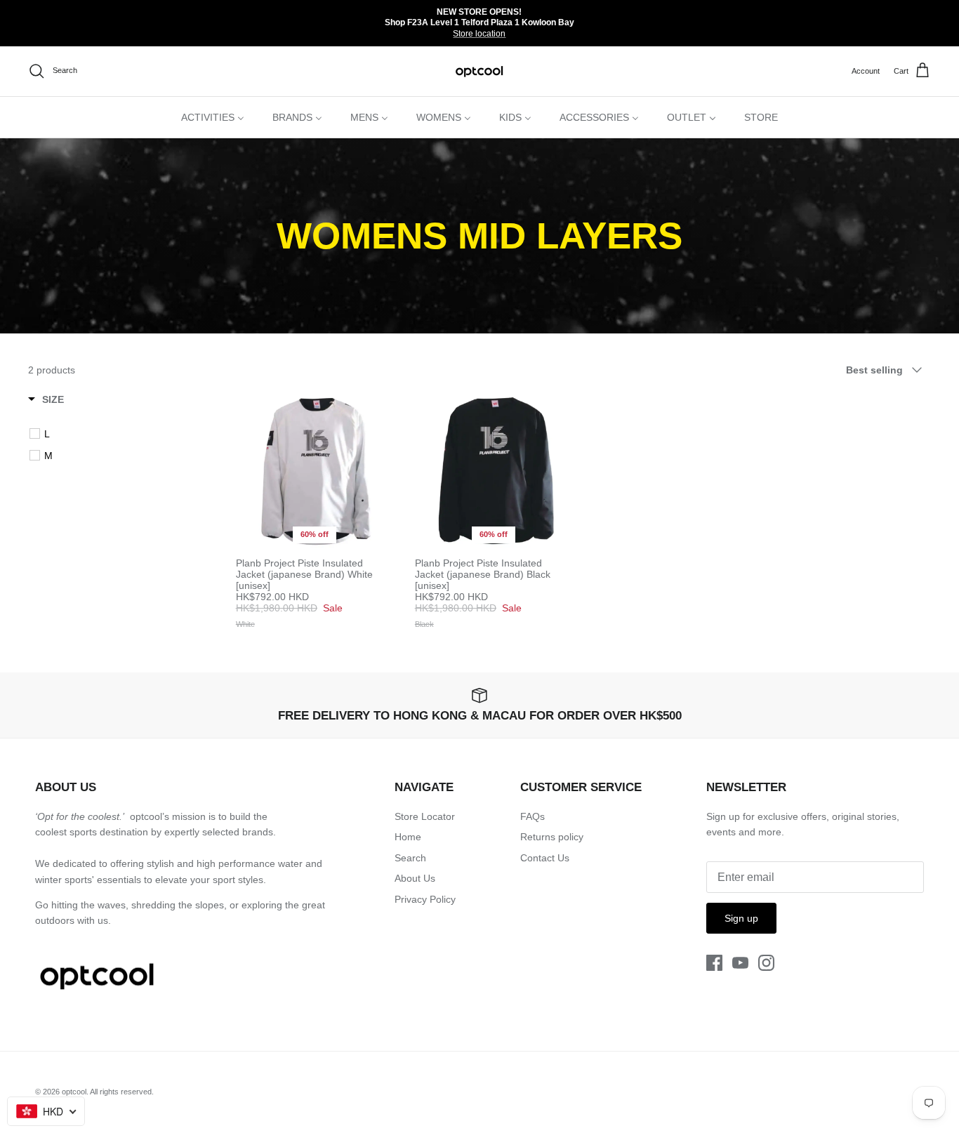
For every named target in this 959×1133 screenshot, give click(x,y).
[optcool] (480, 71)
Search (410, 857)
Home (408, 836)
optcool (74, 1091)
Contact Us (544, 857)
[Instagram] (766, 963)
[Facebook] (714, 963)
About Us (415, 878)
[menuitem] (212, 117)
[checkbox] (123, 433)
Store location (479, 34)
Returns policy (551, 836)
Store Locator (425, 816)
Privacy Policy (425, 899)
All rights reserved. (122, 1091)
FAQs (532, 816)
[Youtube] (740, 963)
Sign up (741, 918)
